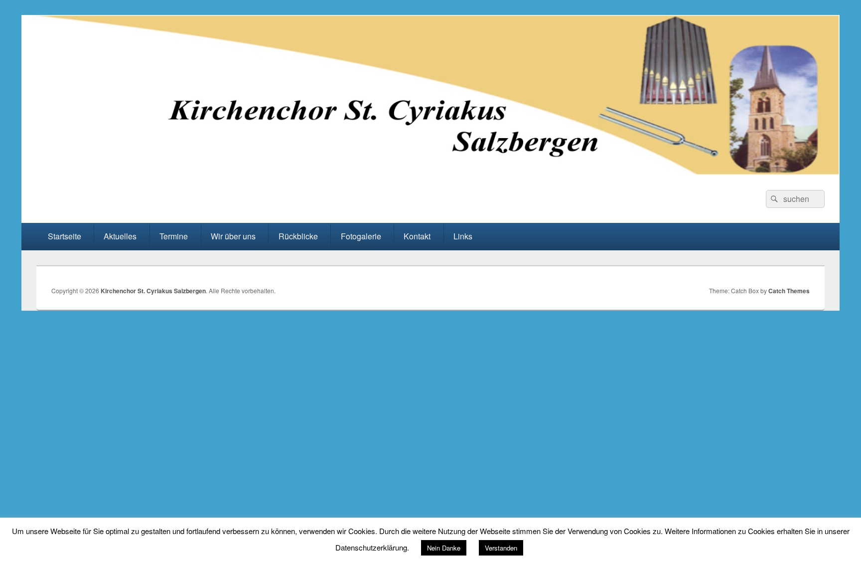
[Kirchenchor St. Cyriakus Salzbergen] (430, 172)
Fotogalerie (361, 236)
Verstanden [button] (501, 548)
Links (462, 236)
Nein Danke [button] (443, 548)
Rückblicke (298, 236)
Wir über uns (233, 236)
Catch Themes (789, 290)
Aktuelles (120, 236)
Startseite (64, 236)
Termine (173, 236)
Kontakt (417, 236)
